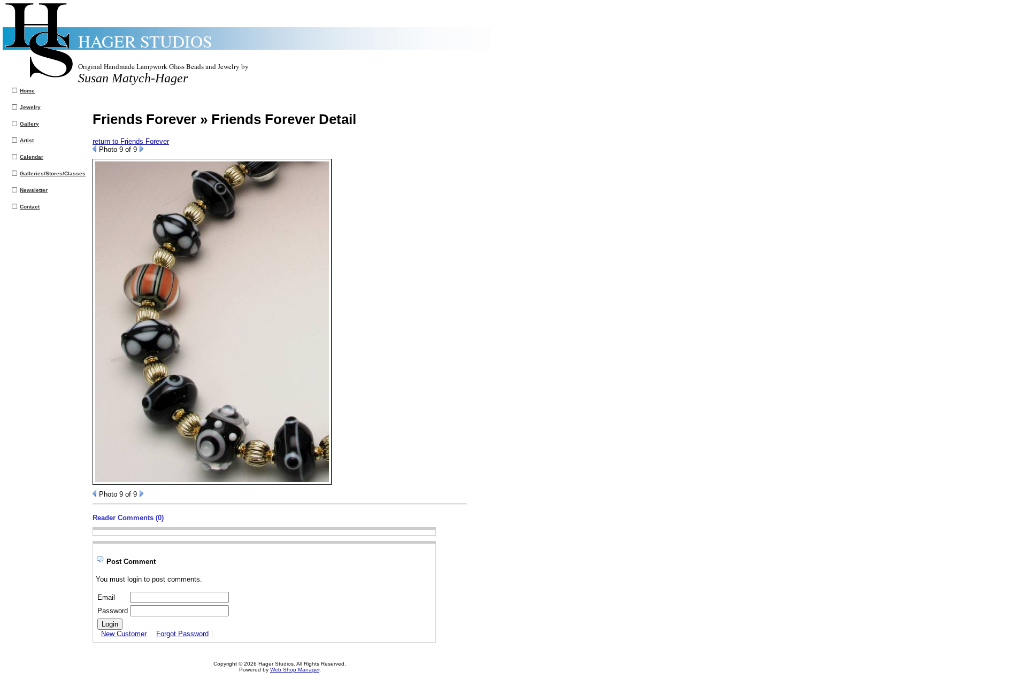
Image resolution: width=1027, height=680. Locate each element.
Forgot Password (182, 634)
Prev (94, 148)
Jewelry (30, 107)
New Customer (124, 634)
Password (112, 611)
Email (106, 597)
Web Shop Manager (294, 670)
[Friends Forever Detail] (212, 482)
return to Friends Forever (131, 141)
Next (141, 148)
